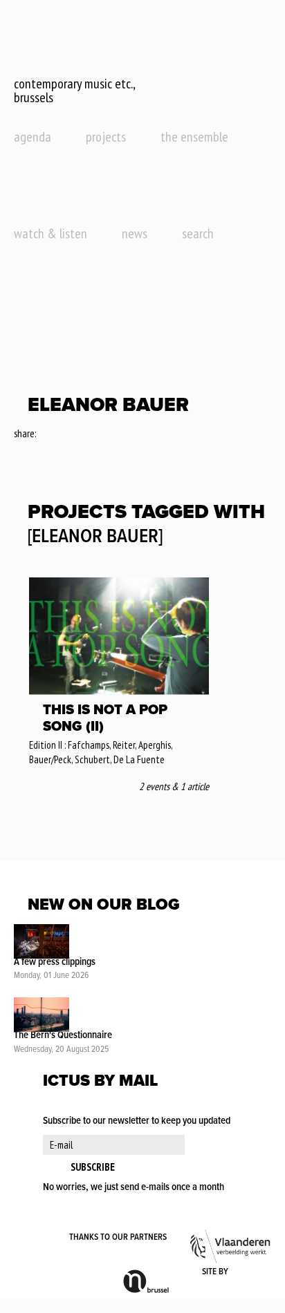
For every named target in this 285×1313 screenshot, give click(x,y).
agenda (32, 137)
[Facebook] (47, 434)
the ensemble (194, 137)
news (134, 233)
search (198, 233)
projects (106, 137)
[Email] (85, 434)
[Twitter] (65, 434)
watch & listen (50, 233)
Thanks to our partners (118, 1237)
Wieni (250, 1272)
